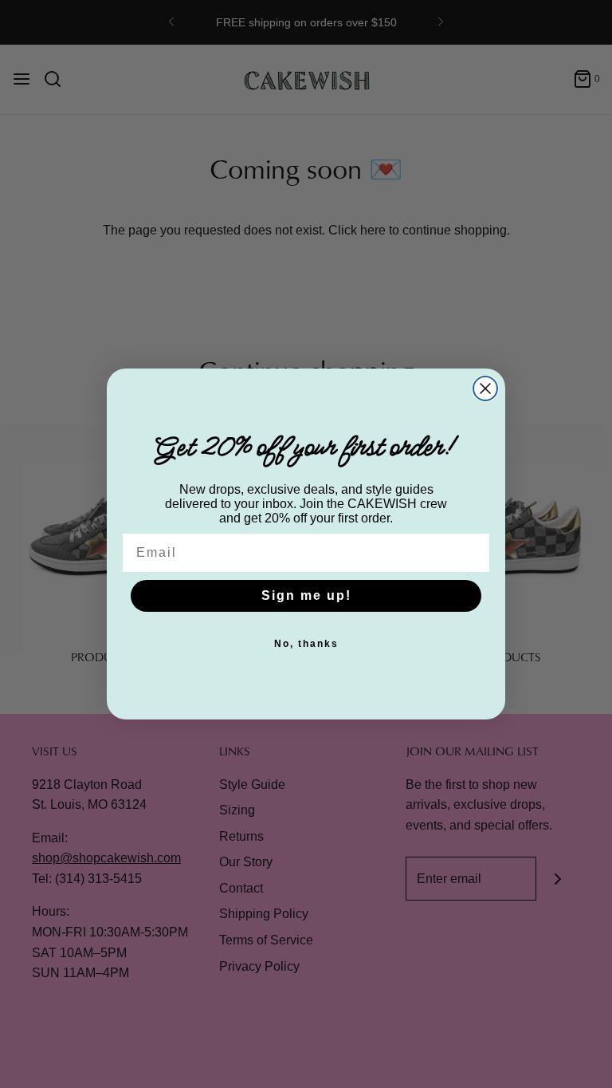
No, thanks (306, 643)
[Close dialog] (485, 388)
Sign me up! (306, 595)
